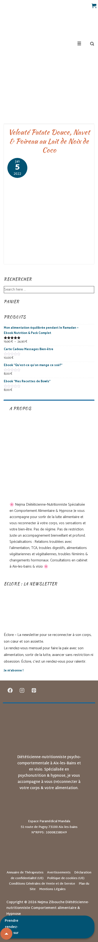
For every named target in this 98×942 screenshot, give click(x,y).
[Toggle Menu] (79, 43)
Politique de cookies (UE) (65, 878)
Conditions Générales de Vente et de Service (42, 884)
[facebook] (10, 690)
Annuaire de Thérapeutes (25, 873)
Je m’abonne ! (13, 670)
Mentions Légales (52, 889)
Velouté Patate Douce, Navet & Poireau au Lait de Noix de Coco (49, 141)
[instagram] (22, 690)
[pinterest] (34, 690)
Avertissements (59, 873)
